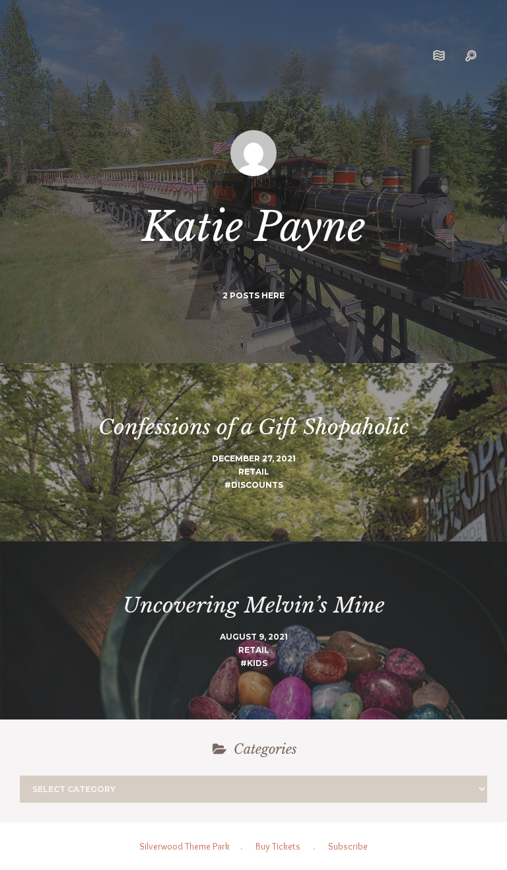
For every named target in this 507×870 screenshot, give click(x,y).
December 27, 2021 (254, 458)
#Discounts (253, 485)
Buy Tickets (277, 846)
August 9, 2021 (254, 637)
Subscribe (348, 846)
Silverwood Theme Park (184, 846)
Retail (253, 472)
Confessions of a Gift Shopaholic (253, 427)
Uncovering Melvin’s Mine (254, 605)
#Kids (253, 663)
